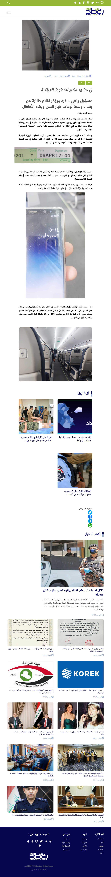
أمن (102, 842)
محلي (101, 846)
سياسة (101, 839)
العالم (102, 853)
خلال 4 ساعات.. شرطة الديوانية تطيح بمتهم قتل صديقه (73, 592)
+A (89, 83)
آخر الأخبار (99, 834)
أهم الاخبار (92, 534)
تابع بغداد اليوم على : (39, 834)
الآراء (85, 846)
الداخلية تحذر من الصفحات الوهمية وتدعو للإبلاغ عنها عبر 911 (32, 815)
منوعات (84, 842)
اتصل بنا (66, 850)
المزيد (85, 834)
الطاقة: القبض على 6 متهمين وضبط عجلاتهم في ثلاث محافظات (77, 494)
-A (82, 83)
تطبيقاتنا (66, 846)
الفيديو (84, 850)
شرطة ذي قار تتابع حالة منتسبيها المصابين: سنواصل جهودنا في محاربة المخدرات (36, 440)
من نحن (66, 834)
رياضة (84, 839)
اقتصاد (101, 850)
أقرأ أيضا (83, 393)
